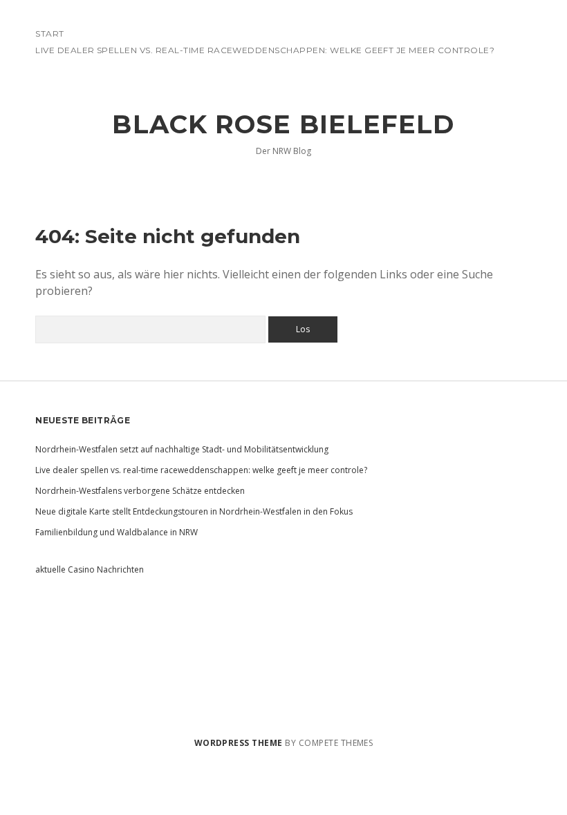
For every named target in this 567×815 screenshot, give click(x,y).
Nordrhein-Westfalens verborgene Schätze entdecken (140, 491)
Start (49, 33)
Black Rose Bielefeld (283, 124)
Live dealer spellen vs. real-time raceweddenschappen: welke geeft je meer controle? (264, 50)
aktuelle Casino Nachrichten (89, 569)
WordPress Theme (238, 743)
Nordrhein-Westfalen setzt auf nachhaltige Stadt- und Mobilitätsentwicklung (181, 449)
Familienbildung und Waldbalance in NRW (116, 532)
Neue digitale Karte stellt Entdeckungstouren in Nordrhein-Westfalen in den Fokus (194, 511)
